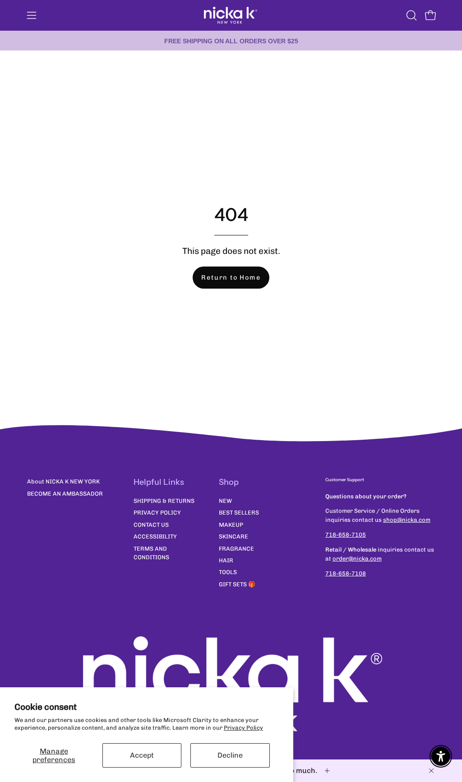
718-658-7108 (345, 573)
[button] (410, 15)
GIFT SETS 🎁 (237, 584)
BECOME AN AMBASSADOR (65, 493)
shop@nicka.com (406, 519)
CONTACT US (151, 524)
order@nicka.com (357, 558)
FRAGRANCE (236, 548)
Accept (142, 755)
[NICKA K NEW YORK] (231, 15)
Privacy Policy (243, 727)
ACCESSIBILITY (155, 536)
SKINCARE (233, 536)
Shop (229, 482)
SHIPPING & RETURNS (164, 500)
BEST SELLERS (239, 512)
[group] (231, 41)
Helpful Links (159, 482)
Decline (230, 755)
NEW (225, 500)
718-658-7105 (345, 534)
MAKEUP (231, 524)
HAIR (226, 560)
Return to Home (230, 277)
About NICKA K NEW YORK (63, 481)
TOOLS (228, 572)
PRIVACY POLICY (157, 512)
